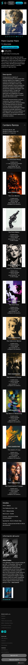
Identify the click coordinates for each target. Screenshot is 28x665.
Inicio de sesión (11, 3)
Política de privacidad (6, 620)
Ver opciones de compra (10, 47)
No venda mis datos (6, 625)
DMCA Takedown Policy (7, 623)
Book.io (9, 505)
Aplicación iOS (14, 655)
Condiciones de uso (6, 627)
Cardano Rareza (11, 125)
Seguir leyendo (15, 582)
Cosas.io (3, 640)
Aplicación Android (14, 659)
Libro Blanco (4, 638)
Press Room (4, 645)
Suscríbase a (4, 649)
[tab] (5, 36)
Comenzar (19, 3)
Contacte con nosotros (6, 643)
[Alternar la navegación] (25, 3)
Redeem (3, 616)
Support (3, 618)
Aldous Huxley (7, 44)
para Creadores (5, 652)
